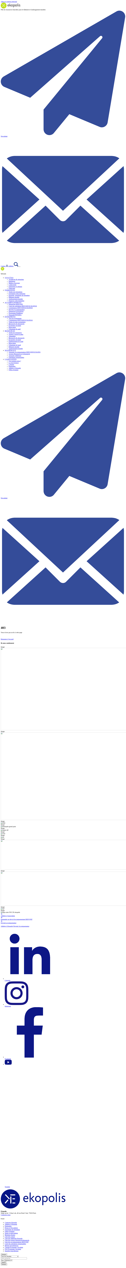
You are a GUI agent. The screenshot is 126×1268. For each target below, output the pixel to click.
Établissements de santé (16, 341)
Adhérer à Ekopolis (15, 368)
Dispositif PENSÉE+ (15, 315)
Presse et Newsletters (11, 1228)
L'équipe (11, 364)
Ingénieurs (12, 281)
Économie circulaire (15, 325)
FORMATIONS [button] (10, 290)
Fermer (4, 1254)
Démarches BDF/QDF (16, 304)
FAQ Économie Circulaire (13, 1249)
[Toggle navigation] (19, 266)
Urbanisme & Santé (15, 345)
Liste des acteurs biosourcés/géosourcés (17, 1240)
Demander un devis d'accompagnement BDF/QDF (16, 919)
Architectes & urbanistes (16, 279)
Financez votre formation (16, 301)
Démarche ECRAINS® (16, 311)
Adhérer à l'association (8, 916)
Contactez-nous (5, 1215)
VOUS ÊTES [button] (9, 278)
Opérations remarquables (16, 357)
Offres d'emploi (13, 370)
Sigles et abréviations (11, 1233)
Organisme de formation (12, 1229)
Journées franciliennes (11, 1251)
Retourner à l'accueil (7, 639)
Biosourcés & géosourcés (16, 324)
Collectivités (12, 285)
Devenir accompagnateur (8, 923)
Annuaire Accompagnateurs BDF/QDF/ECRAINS (24, 352)
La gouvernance (14, 363)
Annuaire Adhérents (15, 356)
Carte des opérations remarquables (15, 1244)
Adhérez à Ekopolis (11, 1224)
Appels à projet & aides (16, 334)
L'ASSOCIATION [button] (11, 359)
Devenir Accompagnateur (17, 309)
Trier (2, 1260)
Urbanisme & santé (15, 329)
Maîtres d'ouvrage (14, 283)
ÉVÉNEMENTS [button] (10, 317)
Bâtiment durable (14, 297)
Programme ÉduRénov (16, 313)
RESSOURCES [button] (10, 331)
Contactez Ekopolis (11, 1222)
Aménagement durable (16, 299)
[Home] (10, 8)
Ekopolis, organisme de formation (19, 295)
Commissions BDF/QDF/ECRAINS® (21, 308)
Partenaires (12, 366)
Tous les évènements (15, 318)
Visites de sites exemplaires (17, 322)
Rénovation (12, 327)
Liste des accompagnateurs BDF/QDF (17, 1242)
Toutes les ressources (15, 332)
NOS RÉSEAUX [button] (10, 350)
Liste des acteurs (10, 1237)
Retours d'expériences (11, 1245)
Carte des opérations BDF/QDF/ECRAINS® (23, 306)
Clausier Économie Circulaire (14, 1247)
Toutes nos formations (15, 292)
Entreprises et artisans (15, 286)
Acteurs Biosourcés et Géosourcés (19, 354)
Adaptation (12, 336)
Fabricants (12, 288)
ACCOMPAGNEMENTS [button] (13, 302)
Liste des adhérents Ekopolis (13, 1238)
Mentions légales (10, 1235)
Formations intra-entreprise (17, 294)
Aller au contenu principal (9, 1)
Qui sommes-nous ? (15, 361)
